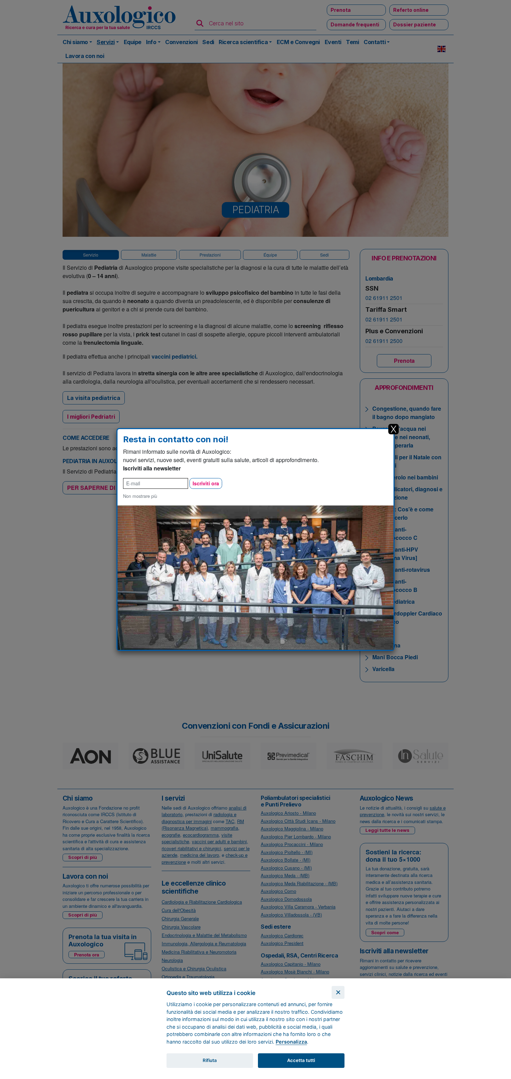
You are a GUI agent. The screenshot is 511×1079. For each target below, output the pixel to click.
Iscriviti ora (206, 483)
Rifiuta (210, 1060)
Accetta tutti (301, 1060)
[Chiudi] (338, 992)
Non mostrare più (140, 496)
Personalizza (291, 1042)
